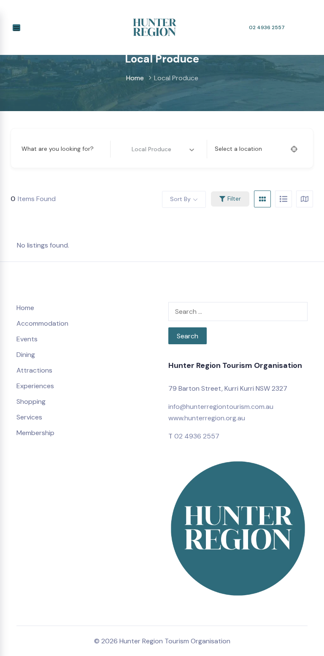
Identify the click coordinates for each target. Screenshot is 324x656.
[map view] (304, 199)
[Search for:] (238, 311)
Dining (25, 354)
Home (135, 77)
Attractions (34, 370)
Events (27, 339)
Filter (234, 198)
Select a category (143, 148)
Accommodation (42, 323)
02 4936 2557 (267, 27)
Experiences (35, 385)
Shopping (31, 401)
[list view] (283, 199)
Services (29, 417)
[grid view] (262, 199)
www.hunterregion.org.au (206, 418)
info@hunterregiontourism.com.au (220, 406)
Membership (35, 432)
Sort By (180, 199)
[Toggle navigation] (16, 27)
